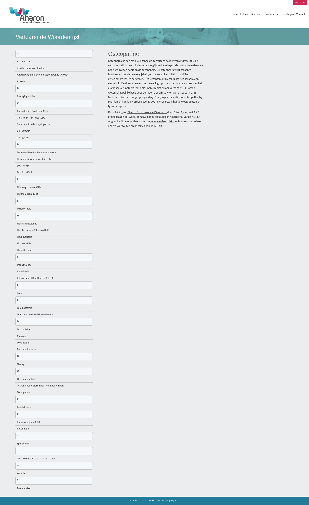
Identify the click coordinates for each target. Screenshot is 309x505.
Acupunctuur (23, 61)
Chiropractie (23, 131)
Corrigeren (22, 137)
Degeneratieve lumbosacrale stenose (36, 152)
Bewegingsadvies (26, 96)
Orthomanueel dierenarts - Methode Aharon (40, 386)
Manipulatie (23, 329)
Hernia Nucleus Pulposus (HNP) (33, 230)
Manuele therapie (26, 349)
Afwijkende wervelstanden (30, 68)
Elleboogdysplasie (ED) (29, 187)
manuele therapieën (162, 121)
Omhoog (133, 501)
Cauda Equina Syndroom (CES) (33, 111)
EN (163, 501)
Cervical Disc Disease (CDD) (31, 118)
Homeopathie (24, 243)
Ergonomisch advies (27, 194)
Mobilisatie (23, 343)
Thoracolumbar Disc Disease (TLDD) (36, 458)
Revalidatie (23, 429)
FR (167, 501)
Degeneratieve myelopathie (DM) (34, 159)
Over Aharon (271, 14)
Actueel (244, 14)
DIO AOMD (23, 166)
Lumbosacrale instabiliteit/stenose (35, 314)
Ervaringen (287, 14)
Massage (21, 336)
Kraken (20, 293)
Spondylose (23, 444)
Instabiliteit (23, 271)
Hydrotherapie (24, 250)
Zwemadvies (23, 488)
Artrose (21, 81)
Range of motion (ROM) (29, 422)
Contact (300, 14)
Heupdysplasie (24, 237)
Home (234, 14)
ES (176, 501)
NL (159, 501)
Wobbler (21, 473)
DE (171, 501)
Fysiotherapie (24, 209)
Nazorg (20, 364)
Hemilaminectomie (27, 224)
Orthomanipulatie (26, 379)
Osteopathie (23, 392)
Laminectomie (24, 308)
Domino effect (24, 172)
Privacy (152, 501)
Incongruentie (24, 265)
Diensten (256, 14)
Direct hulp (300, 2)
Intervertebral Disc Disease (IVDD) (35, 278)
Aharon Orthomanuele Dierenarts (147, 112)
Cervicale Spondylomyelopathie (33, 124)
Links (143, 501)
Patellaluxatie (24, 407)
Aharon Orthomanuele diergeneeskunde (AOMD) (42, 75)
